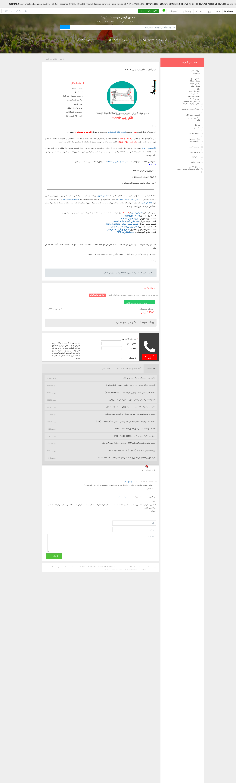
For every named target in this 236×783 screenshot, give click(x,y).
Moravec (122, 567)
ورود (209, 11)
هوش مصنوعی (194, 139)
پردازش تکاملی (194, 147)
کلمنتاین (196, 127)
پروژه (198, 88)
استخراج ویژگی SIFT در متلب (118, 229)
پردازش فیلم (195, 86)
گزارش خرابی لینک (97, 295)
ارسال (55, 556)
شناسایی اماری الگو (193, 115)
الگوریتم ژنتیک (194, 141)
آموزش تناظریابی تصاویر (117, 132)
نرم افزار (197, 125)
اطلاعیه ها (196, 73)
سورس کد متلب (194, 98)
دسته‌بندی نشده (194, 93)
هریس (106, 569)
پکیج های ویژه (194, 91)
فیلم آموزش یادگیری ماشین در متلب (187, 169)
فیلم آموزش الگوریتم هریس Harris (140, 70)
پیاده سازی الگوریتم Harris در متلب (125, 221)
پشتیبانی (187, 11)
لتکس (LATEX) (194, 133)
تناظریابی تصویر (103, 195)
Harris (47, 567)
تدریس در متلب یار (148, 11)
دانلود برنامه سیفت (118, 569)
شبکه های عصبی (196, 152)
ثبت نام (199, 11)
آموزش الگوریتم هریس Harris (118, 161)
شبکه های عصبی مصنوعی (191, 101)
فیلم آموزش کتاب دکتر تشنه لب (189, 103)
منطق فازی (195, 157)
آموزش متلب (195, 70)
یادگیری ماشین (197, 162)
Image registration (71, 567)
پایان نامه (196, 76)
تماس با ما (173, 11)
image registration (71, 199)
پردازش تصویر (195, 78)
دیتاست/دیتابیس (194, 96)
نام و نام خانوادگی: (129, 339)
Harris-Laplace (57, 567)
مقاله (198, 122)
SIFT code (132, 567)
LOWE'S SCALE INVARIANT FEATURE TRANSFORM (98, 567)
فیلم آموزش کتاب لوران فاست (189, 109)
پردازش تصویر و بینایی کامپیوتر (128, 199)
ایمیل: (133, 348)
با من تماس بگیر (149, 357)
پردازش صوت (195, 83)
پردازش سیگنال (194, 81)
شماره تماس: (131, 343)
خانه (218, 11)
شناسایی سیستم (194, 117)
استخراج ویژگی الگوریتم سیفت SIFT (124, 227)
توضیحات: (132, 358)
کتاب (198, 120)
